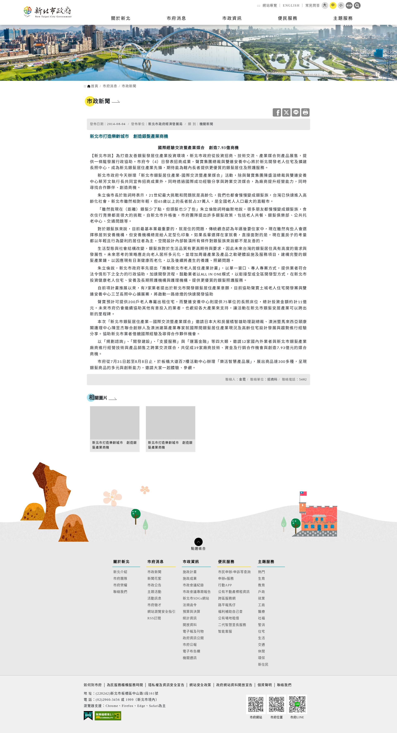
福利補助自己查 (230, 611)
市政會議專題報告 (197, 592)
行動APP (225, 585)
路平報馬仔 (227, 605)
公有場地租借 (228, 618)
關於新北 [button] (121, 18)
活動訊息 (154, 598)
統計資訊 (190, 618)
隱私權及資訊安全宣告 (166, 685)
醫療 (261, 611)
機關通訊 (190, 658)
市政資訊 (191, 562)
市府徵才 (154, 605)
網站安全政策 (200, 685)
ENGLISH (291, 5)
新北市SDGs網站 (196, 598)
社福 (261, 618)
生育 (261, 578)
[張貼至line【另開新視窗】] (296, 112)
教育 (261, 585)
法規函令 (190, 605)
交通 (261, 644)
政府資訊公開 (193, 638)
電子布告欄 (191, 651)
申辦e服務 (226, 578)
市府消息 (110, 86)
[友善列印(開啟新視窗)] (305, 112)
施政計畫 (190, 572)
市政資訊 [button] (232, 18)
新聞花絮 (154, 578)
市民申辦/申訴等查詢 (234, 572)
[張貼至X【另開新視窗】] (286, 112)
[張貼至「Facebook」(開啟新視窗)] (277, 112)
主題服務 (266, 562)
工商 (261, 605)
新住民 (263, 664)
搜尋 (357, 5)
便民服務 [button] (288, 18)
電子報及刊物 (193, 631)
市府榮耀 (120, 585)
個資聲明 (265, 685)
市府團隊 (120, 578)
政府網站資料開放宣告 (234, 685)
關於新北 (121, 562)
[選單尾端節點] (387, 20)
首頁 (94, 86)
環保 (261, 658)
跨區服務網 (227, 598)
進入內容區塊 (11, 2)
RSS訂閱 (154, 618)
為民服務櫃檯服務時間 (125, 685)
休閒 (261, 651)
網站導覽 (270, 5)
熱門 (261, 572)
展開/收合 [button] (198, 542)
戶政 (261, 592)
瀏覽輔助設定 (349, 5)
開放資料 (190, 625)
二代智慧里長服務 (232, 625)
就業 (261, 598)
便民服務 (226, 562)
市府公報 (190, 644)
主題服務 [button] (343, 18)
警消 (261, 625)
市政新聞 (129, 86)
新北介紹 (120, 572)
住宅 (261, 631)
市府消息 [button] (177, 18)
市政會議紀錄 (193, 585)
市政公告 (154, 585)
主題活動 (154, 592)
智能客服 (225, 631)
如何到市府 (93, 685)
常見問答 (312, 5)
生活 (261, 638)
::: (259, 5)
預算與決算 (191, 611)
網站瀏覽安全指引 (161, 611)
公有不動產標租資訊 (234, 592)
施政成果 (190, 578)
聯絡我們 (120, 592)
